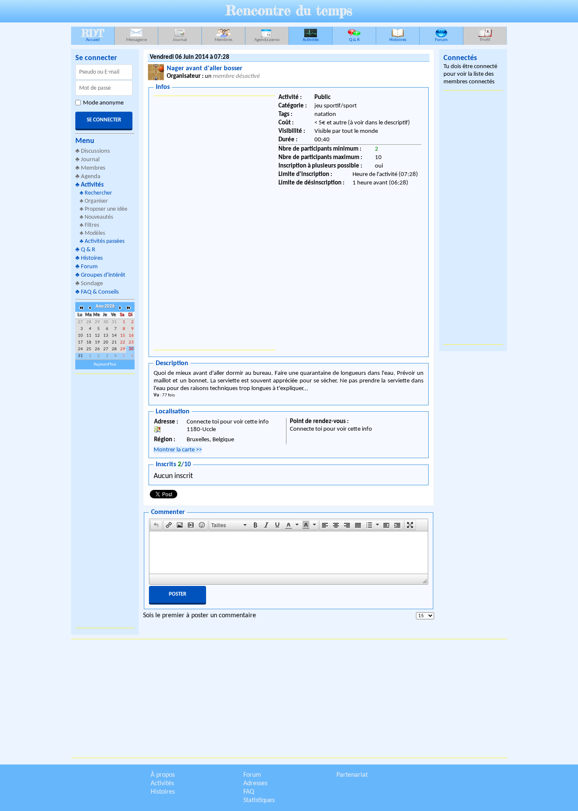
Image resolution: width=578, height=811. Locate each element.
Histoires (397, 40)
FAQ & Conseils (100, 292)
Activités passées (104, 241)
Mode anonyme (103, 103)
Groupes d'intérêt (103, 275)
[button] (156, 525)
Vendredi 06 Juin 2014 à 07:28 (189, 57)
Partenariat (352, 775)
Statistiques (259, 800)
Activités (311, 40)
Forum (441, 40)
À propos (163, 775)
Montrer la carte (178, 450)
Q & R (354, 40)
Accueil (92, 34)
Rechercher (98, 193)
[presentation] (156, 525)
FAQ (248, 792)
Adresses (255, 783)
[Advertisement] (105, 501)
